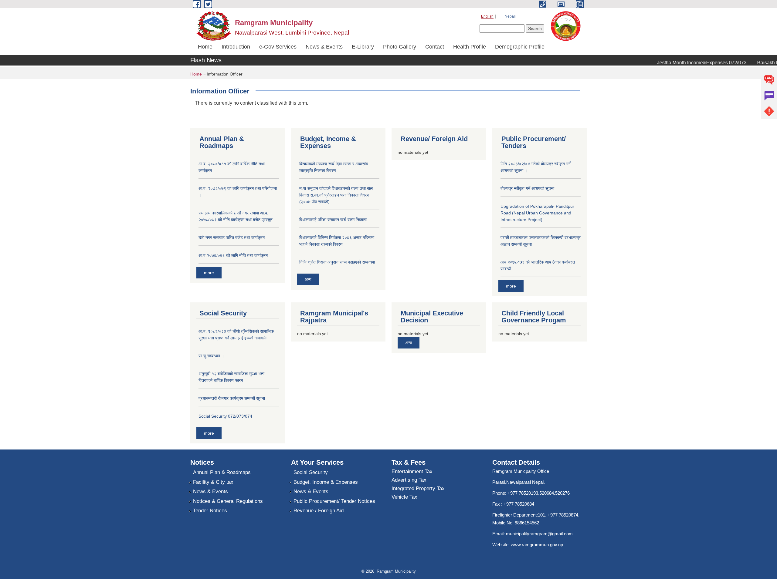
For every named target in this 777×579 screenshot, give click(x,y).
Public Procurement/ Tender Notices (334, 501)
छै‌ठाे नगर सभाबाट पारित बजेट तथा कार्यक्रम (231, 237)
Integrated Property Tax (418, 488)
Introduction (236, 47)
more (209, 272)
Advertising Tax (409, 480)
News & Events (324, 47)
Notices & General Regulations (228, 501)
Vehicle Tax (404, 497)
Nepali (510, 16)
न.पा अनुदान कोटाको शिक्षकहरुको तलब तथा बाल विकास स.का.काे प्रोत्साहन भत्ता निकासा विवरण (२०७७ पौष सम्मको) (336, 195)
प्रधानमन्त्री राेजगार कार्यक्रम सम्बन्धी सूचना (231, 398)
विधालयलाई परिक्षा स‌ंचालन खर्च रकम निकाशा (333, 219)
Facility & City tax (213, 482)
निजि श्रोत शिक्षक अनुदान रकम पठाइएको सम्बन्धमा (337, 262)
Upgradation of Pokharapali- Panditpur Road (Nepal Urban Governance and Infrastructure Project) (537, 213)
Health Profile (469, 47)
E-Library (363, 47)
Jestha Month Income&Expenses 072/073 (694, 62)
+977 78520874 (563, 514)
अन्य (308, 279)
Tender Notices (210, 510)
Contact (434, 47)
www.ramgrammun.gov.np (537, 544)
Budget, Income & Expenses (325, 482)
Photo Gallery (399, 47)
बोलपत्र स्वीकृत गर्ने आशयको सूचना (527, 188)
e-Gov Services (278, 47)
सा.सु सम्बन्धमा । (211, 355)
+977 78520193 (522, 493)
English (487, 16)
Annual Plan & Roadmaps (222, 472)
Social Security (310, 472)
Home (205, 47)
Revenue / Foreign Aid (318, 510)
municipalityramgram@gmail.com (539, 533)
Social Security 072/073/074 (225, 416)
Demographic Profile (520, 47)
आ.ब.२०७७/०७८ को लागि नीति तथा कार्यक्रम (233, 255)
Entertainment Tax (412, 471)
